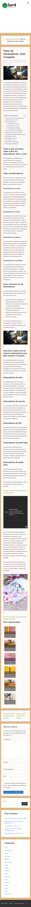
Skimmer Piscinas (8, 893)
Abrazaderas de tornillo (13, 123)
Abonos (6, 847)
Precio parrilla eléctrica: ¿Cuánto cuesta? (13, 833)
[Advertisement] (15, 22)
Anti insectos (7, 856)
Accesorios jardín (14, 39)
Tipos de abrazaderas (10, 121)
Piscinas (6, 888)
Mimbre (6, 885)
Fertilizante (7, 870)
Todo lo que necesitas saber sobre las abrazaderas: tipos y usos (14, 119)
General (6, 873)
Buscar (4, 801)
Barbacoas (7, 859)
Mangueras (7, 882)
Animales (7, 853)
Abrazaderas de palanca (14, 127)
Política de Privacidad (19, 903)
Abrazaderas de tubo (10, 136)
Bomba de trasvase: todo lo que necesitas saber (15, 818)
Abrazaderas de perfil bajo (11, 141)
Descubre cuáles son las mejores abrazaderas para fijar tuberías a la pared (15, 133)
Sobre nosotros (4, 903)
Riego (6, 891)
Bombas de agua (8, 862)
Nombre (5, 762)
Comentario (6, 739)
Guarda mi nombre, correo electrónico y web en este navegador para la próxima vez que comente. (15, 785)
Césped (6, 865)
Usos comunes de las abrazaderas (14, 130)
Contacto (11, 903)
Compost (6, 867)
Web (4, 776)
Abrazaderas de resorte (13, 125)
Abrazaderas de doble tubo (12, 143)
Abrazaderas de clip (10, 140)
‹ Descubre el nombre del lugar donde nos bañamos (9, 716)
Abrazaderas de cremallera (14, 128)
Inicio (7, 39)
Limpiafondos (7, 876)
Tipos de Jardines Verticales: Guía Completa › (21, 716)
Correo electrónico (8, 769)
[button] (24, 116)
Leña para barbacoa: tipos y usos (12, 825)
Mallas (6, 879)
